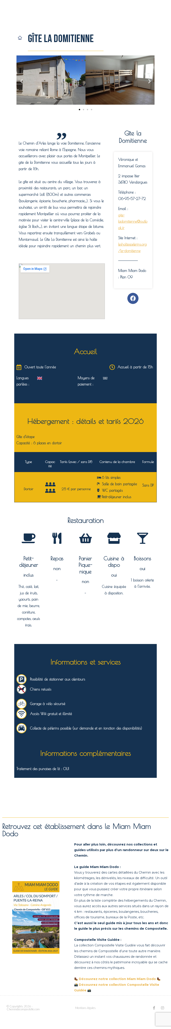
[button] (21, 81)
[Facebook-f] (154, 1008)
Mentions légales (85, 1008)
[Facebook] (132, 298)
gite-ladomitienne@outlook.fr (132, 221)
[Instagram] (162, 1008)
